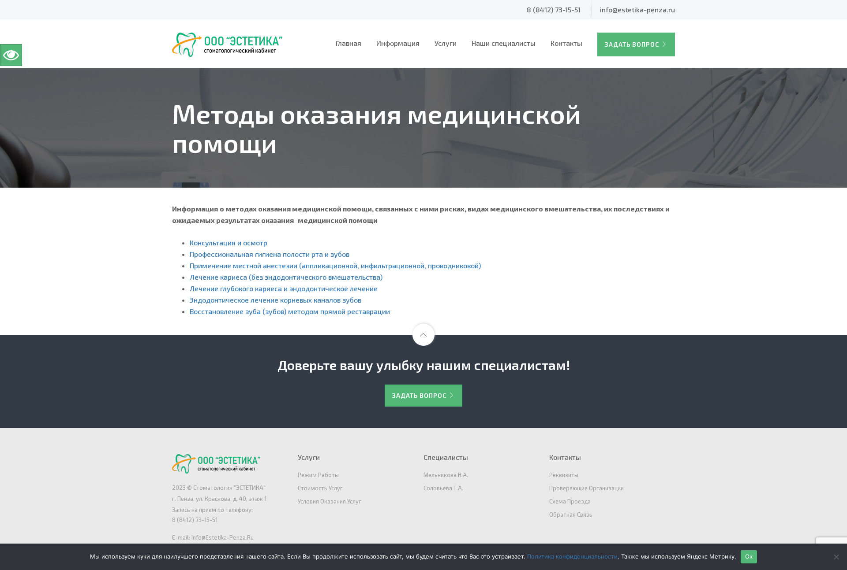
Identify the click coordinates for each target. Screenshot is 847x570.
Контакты (566, 43)
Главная (348, 43)
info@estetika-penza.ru (637, 9)
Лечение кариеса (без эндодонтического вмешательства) (286, 277)
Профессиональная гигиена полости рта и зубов (269, 254)
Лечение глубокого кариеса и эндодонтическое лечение (284, 288)
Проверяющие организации (586, 488)
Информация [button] (398, 43)
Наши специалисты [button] (504, 43)
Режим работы (318, 474)
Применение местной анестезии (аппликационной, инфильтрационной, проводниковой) (335, 265)
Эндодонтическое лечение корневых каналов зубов (275, 300)
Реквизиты (563, 474)
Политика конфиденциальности (572, 556)
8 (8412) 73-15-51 (554, 9)
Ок (749, 556)
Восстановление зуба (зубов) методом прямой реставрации (290, 311)
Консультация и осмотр (228, 242)
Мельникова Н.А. (446, 474)
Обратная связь (570, 514)
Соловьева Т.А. (443, 488)
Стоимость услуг (320, 488)
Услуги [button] (446, 43)
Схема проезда (570, 501)
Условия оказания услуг (329, 501)
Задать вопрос (632, 44)
